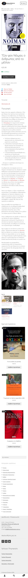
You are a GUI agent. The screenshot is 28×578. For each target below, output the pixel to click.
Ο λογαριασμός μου (4, 575)
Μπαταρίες (5, 500)
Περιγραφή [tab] (4, 100)
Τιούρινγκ (20, 178)
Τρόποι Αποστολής (6, 560)
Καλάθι (21, 574)
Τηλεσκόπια (6, 507)
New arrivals (6, 470)
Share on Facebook (8, 91)
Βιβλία (12, 8)
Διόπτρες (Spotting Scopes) (9, 479)
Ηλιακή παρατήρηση (8, 484)
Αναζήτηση (14, 575)
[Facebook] (3, 541)
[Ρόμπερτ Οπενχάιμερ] (7, 299)
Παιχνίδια (5, 502)
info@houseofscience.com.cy (12, 529)
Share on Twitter (8, 89)
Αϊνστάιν (22, 230)
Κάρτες (4, 491)
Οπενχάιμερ (7, 123)
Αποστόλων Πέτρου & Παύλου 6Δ (10, 524)
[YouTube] (9, 541)
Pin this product (8, 92)
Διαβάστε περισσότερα (14, 367)
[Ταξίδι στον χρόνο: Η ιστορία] (18, 299)
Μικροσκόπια (6, 497)
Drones (4, 467)
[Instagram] (6, 541)
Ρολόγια (5, 504)
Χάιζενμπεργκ (13, 180)
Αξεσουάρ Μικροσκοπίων (9, 472)
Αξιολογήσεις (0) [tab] (6, 104)
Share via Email (7, 94)
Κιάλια (4, 493)
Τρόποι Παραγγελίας (7, 554)
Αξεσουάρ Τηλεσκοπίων (8, 474)
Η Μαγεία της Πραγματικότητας (6, 315)
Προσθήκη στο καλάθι (8, 77)
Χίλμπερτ (13, 178)
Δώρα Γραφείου (6, 481)
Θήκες (4, 486)
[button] (24, 16)
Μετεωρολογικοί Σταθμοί (9, 495)
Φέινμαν (22, 180)
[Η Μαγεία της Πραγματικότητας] (7, 311)
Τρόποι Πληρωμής (6, 557)
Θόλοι (4, 488)
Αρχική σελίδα (6, 8)
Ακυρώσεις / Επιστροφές (8, 564)
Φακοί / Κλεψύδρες (7, 509)
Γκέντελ (6, 180)
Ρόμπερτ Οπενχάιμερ (6, 302)
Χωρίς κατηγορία (7, 511)
